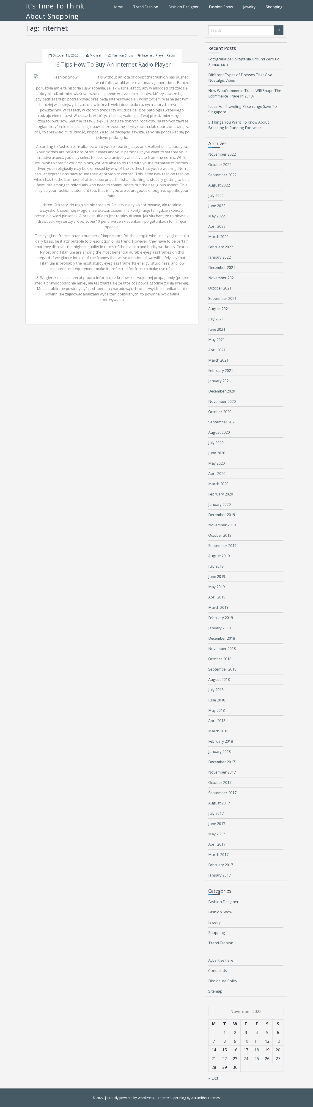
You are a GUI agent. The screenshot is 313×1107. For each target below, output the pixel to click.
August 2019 (219, 555)
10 (246, 1041)
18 (256, 1050)
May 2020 (216, 463)
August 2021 (219, 308)
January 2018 (219, 751)
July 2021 (216, 319)
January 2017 (219, 875)
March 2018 (218, 730)
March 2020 (218, 483)
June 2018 (216, 700)
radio (171, 55)
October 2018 (219, 658)
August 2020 (219, 432)
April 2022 (216, 226)
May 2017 (216, 833)
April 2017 (216, 844)
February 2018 (220, 741)
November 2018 (222, 648)
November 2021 (222, 277)
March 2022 (218, 236)
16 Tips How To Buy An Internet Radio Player (112, 64)
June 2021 (216, 329)
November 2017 (222, 772)
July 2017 (216, 813)
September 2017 (222, 792)
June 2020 (216, 452)
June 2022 (216, 205)
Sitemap (215, 991)
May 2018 (216, 710)
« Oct (213, 1078)
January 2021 (219, 380)
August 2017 (219, 803)
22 (224, 1058)
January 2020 (219, 504)
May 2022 (216, 216)
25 (256, 1058)
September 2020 (222, 422)
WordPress (146, 1098)
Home (118, 6)
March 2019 (218, 607)
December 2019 (221, 514)
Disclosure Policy (222, 980)
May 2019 (216, 586)
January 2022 (219, 257)
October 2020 (219, 411)
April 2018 (216, 720)
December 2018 (221, 638)
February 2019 (220, 617)
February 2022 (220, 246)
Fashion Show (221, 6)
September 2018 (222, 669)
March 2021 (218, 360)
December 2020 (221, 391)
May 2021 (216, 339)
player (160, 55)
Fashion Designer (183, 6)
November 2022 (222, 154)
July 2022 (216, 195)
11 (256, 1041)
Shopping (274, 6)
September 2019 (222, 545)
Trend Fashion (145, 6)
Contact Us (217, 970)
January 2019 (219, 628)
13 (278, 1041)
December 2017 (221, 761)
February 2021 (220, 370)
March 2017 (218, 854)
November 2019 (222, 525)
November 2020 (222, 401)
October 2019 (219, 535)
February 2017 (220, 864)
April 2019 (216, 597)
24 (246, 1058)
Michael (95, 55)
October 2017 (219, 782)
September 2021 (222, 298)
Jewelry (249, 6)
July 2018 (216, 689)
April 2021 (216, 349)
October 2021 (219, 288)
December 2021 (221, 267)
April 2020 (216, 473)
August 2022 (219, 185)
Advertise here (220, 960)
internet (148, 55)
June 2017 (216, 823)
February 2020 (220, 494)
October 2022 (219, 164)
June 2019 (216, 576)
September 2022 (222, 174)
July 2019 (216, 566)
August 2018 (219, 679)
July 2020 (216, 442)
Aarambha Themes (205, 1098)
